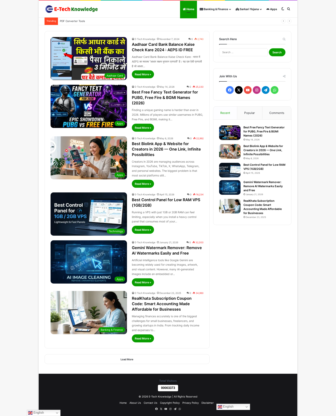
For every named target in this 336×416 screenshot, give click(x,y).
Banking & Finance (215, 9)
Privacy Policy (190, 402)
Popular (249, 113)
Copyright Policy (170, 402)
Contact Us (150, 402)
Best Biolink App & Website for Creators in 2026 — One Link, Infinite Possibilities (166, 149)
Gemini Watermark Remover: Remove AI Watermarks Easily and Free (263, 186)
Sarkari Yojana (249, 9)
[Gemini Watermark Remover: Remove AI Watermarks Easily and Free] (230, 187)
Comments (276, 113)
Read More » (143, 74)
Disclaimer (207, 402)
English (228, 406)
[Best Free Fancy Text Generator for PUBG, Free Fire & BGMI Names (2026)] (230, 132)
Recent (225, 113)
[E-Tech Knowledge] (71, 9)
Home (190, 9)
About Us (135, 402)
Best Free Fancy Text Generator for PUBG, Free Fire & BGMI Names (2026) (165, 97)
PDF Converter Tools (72, 21)
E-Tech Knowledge (145, 39)
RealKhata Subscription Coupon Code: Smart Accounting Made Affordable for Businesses (162, 304)
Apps (273, 9)
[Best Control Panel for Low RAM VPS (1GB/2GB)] (230, 170)
